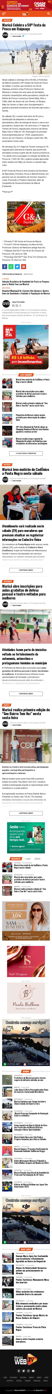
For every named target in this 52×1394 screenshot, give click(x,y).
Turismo (28, 1381)
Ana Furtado (16, 36)
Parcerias (37, 1381)
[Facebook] (4, 266)
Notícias (23, 1377)
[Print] (23, 266)
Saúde (46, 1377)
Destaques (13, 1377)
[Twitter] (17, 266)
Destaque (29, 274)
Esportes (10, 1381)
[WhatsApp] (11, 266)
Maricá (31, 1377)
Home (5, 1377)
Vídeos (45, 1381)
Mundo (39, 1377)
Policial (19, 1381)
